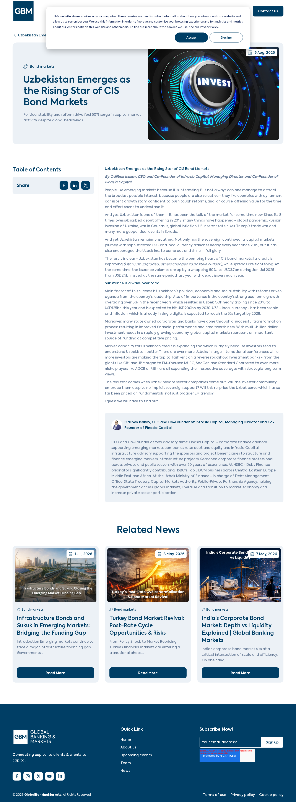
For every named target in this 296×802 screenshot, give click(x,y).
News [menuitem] (125, 770)
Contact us (268, 11)
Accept (191, 37)
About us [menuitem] (128, 747)
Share (23, 185)
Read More (55, 672)
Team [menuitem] (125, 763)
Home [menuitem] (125, 739)
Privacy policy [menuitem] (243, 794)
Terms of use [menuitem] (214, 794)
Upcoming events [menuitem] (136, 755)
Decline (226, 37)
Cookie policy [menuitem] (271, 794)
